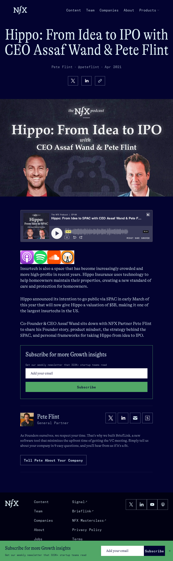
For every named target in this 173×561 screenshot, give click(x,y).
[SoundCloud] (54, 257)
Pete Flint (62, 67)
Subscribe (154, 551)
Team (90, 10)
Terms (77, 539)
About (129, 10)
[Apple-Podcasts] (27, 257)
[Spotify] (40, 257)
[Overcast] (67, 257)
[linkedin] (86, 80)
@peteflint (88, 67)
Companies (109, 10)
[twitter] (73, 80)
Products (147, 10)
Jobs (38, 539)
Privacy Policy (87, 530)
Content (73, 10)
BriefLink (123, 435)
